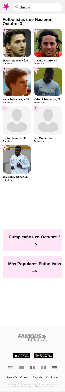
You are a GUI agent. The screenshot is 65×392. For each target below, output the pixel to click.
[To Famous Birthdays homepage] (6, 7)
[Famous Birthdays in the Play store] (43, 355)
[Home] (32, 337)
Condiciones (52, 377)
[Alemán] (54, 367)
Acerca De (12, 377)
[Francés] (32, 367)
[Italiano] (43, 367)
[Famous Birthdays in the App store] (22, 355)
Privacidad (37, 377)
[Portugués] (21, 367)
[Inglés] (10, 367)
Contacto (24, 377)
